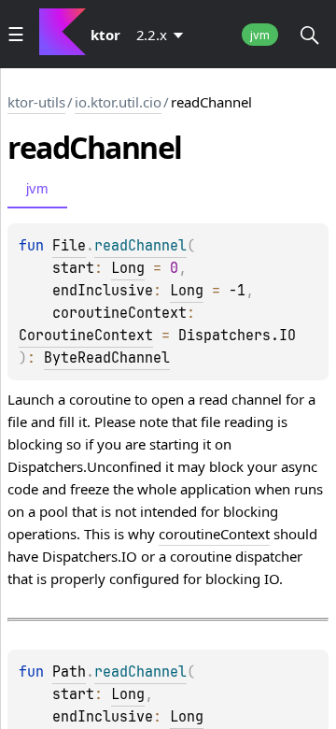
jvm (260, 35)
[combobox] (163, 34)
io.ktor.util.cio (118, 102)
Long (128, 268)
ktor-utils (36, 102)
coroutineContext (214, 533)
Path (69, 672)
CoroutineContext (86, 335)
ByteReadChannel (107, 358)
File (69, 245)
